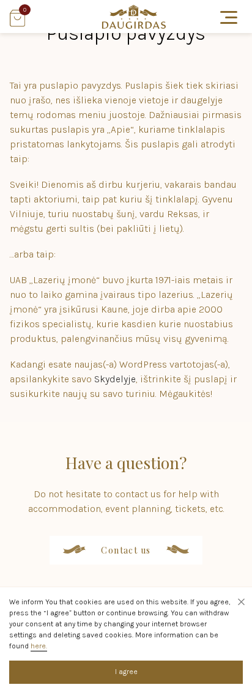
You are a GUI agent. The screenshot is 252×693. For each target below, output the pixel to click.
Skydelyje (115, 379)
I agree (126, 671)
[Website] (134, 25)
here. (39, 646)
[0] (17, 23)
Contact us (126, 550)
